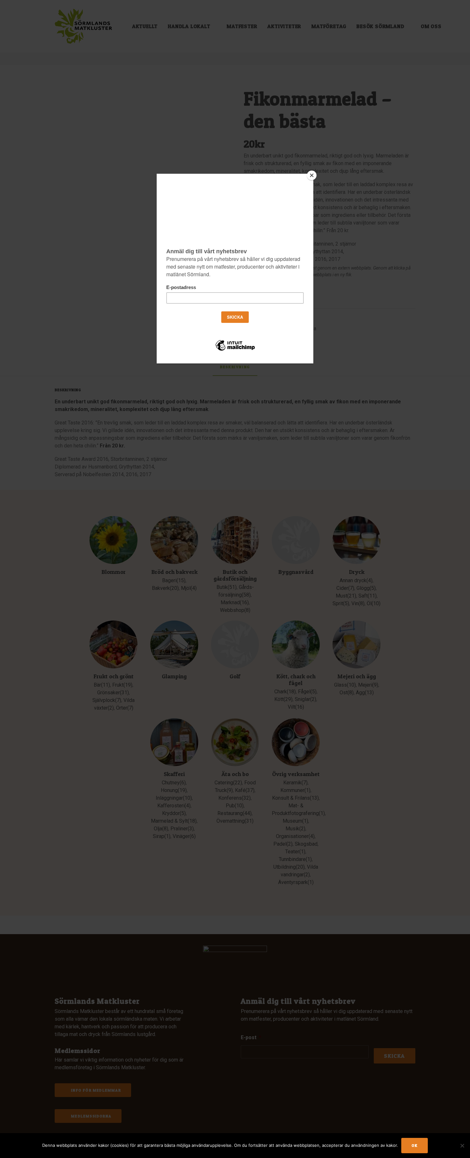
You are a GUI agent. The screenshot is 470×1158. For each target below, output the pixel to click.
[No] (462, 1145)
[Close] (312, 175)
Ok (414, 1145)
